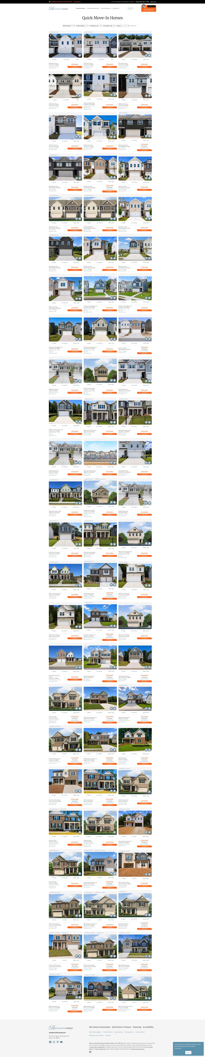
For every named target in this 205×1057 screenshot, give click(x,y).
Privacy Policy (93, 1047)
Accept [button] (188, 1052)
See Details (77, 1)
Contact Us (151, 6)
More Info (153, 1)
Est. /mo (75, 67)
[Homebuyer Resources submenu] (99, 8)
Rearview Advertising (138, 1049)
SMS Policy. (101, 1047)
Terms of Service (100, 1049)
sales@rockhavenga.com (57, 1032)
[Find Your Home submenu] (85, 8)
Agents (130, 8)
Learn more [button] (177, 1048)
